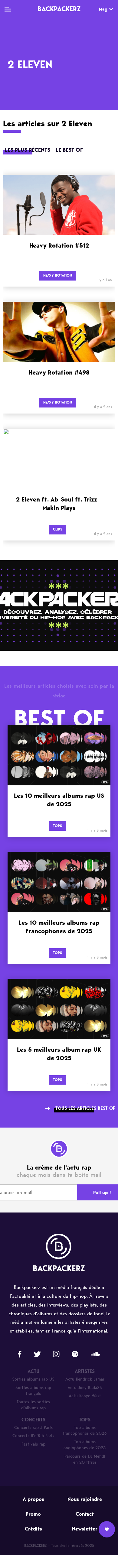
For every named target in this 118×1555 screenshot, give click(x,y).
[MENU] (8, 9)
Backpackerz (59, 8)
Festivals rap (33, 1444)
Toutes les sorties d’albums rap (33, 1405)
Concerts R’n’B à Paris (33, 1436)
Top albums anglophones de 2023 (85, 1445)
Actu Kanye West (85, 1396)
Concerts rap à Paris (33, 1427)
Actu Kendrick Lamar (84, 1379)
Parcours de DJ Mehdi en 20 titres (84, 1459)
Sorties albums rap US (33, 1379)
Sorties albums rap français (33, 1391)
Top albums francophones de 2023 (85, 1431)
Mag (103, 9)
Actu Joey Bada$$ (84, 1388)
